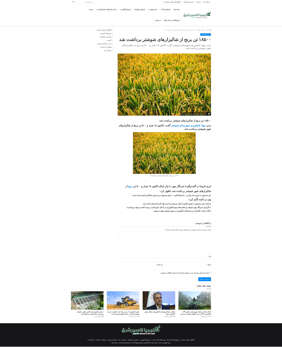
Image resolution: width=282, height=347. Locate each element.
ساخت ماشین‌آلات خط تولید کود (107, 9)
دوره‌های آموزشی (105, 33)
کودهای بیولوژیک (140, 9)
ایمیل (209, 264)
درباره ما (198, 2)
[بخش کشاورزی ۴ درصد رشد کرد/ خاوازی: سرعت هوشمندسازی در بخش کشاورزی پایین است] (123, 300)
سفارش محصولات (105, 37)
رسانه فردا (114, 342)
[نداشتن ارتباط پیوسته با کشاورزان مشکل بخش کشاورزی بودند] (159, 300)
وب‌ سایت (159, 264)
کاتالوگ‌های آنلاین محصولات (172, 2)
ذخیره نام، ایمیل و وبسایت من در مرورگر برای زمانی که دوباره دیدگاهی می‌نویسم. (184, 273)
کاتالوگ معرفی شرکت (104, 30)
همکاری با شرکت (105, 47)
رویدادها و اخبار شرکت (158, 340)
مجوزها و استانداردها (173, 340)
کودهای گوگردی (125, 9)
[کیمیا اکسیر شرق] (197, 15)
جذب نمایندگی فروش (104, 43)
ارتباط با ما (206, 2)
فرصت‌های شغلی (189, 2)
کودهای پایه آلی (165, 9)
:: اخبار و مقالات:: (200, 30)
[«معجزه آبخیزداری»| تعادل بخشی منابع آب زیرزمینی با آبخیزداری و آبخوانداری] (87, 300)
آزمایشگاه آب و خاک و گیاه (172, 20)
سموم (91, 9)
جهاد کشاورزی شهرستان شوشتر (188, 125)
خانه (208, 30)
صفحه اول (177, 9)
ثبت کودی (158, 20)
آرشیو (109, 40)
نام (209, 256)
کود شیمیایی (153, 9)
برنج (130, 186)
